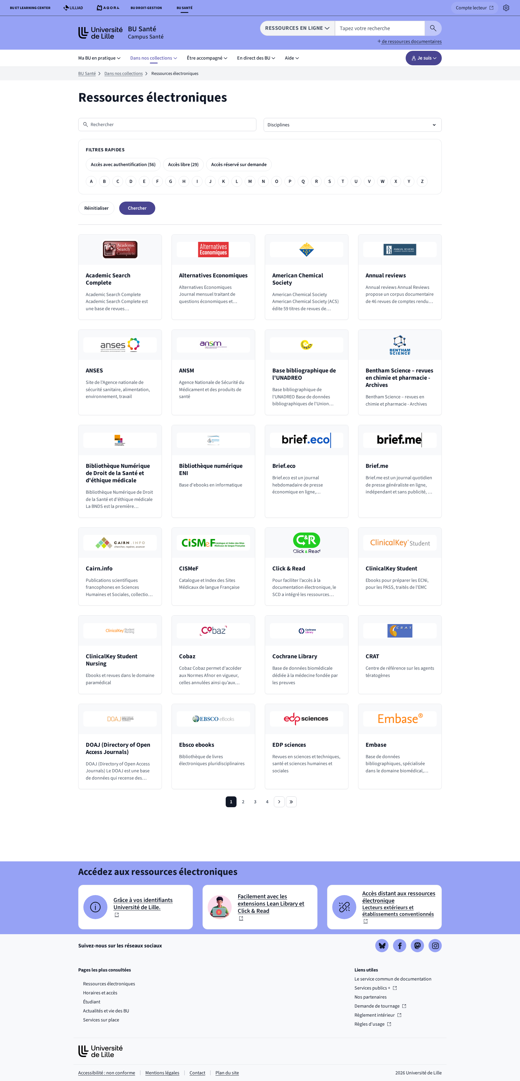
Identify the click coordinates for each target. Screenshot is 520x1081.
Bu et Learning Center (31, 9)
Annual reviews (386, 275)
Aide (289, 58)
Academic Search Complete (108, 279)
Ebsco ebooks (196, 745)
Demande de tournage (377, 1006)
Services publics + (372, 988)
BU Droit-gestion (148, 9)
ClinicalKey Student (391, 568)
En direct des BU (253, 58)
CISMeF (188, 568)
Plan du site (227, 1073)
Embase (376, 745)
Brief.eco (284, 466)
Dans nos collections (151, 58)
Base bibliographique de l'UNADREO (304, 374)
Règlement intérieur (374, 1015)
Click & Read (288, 568)
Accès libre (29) (183, 164)
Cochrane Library (294, 656)
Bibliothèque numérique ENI (211, 469)
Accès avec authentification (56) (123, 164)
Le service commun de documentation (393, 979)
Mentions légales (162, 1073)
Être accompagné (204, 58)
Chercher (137, 208)
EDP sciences (289, 745)
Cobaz (187, 656)
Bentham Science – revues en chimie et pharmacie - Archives (399, 378)
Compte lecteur (477, 9)
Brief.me (377, 466)
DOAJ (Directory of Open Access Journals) (118, 748)
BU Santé (87, 73)
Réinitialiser (96, 208)
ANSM (186, 370)
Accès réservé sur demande (239, 164)
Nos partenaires (370, 997)
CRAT (372, 656)
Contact (197, 1073)
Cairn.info (99, 568)
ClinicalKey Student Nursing (112, 660)
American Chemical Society (297, 279)
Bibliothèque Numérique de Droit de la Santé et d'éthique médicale (118, 473)
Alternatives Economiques (213, 275)
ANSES (94, 370)
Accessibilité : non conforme (106, 1073)
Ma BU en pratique (97, 58)
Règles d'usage (372, 1024)
